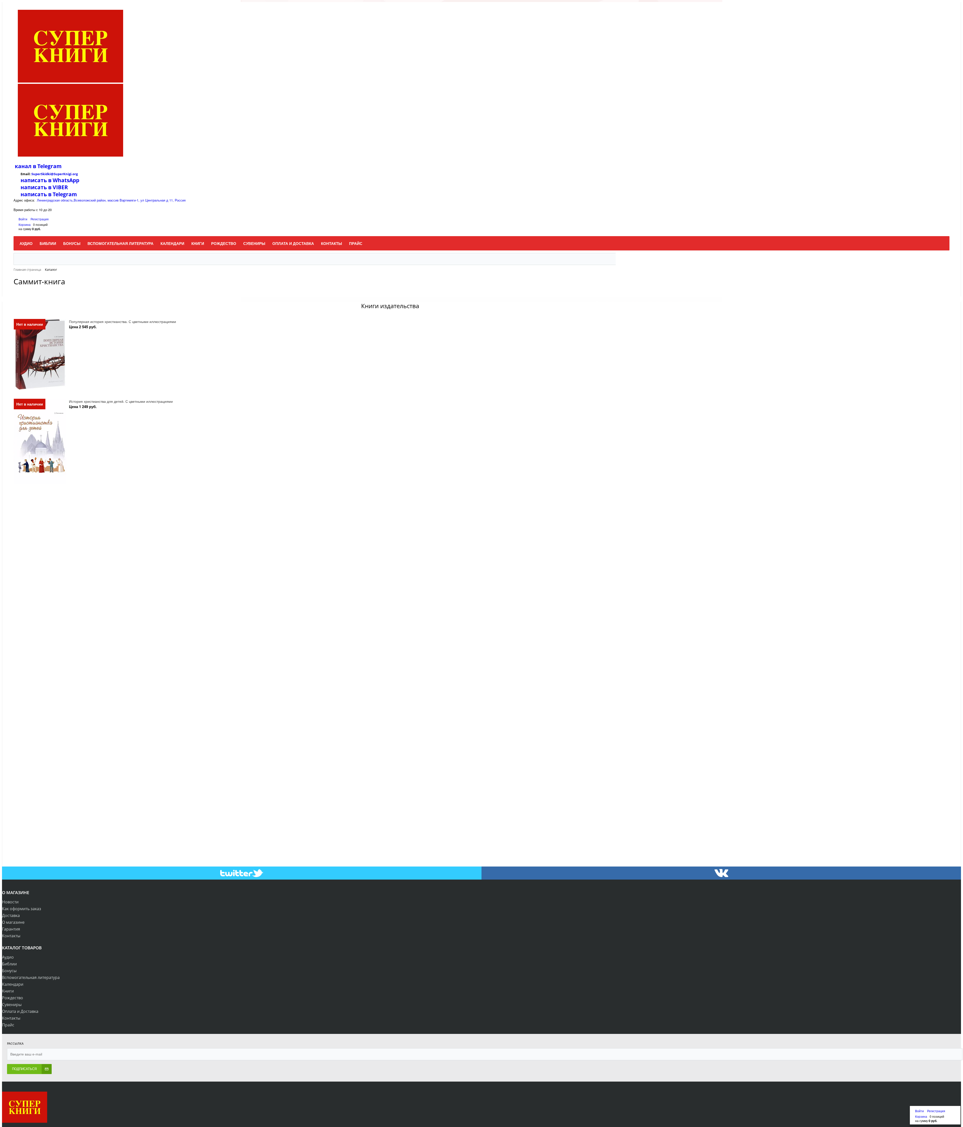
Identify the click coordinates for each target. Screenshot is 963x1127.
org (75, 174)
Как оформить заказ (21, 908)
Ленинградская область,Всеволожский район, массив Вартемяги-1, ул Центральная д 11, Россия (111, 200)
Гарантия (11, 929)
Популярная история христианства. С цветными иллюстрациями (122, 321)
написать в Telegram (49, 194)
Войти (23, 219)
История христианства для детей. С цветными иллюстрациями (121, 401)
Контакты (11, 936)
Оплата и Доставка (20, 1011)
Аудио (8, 957)
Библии (9, 964)
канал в (25, 166)
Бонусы (9, 970)
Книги (8, 991)
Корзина (25, 224)
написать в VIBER (44, 187)
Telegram (49, 166)
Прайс (8, 1025)
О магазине (13, 922)
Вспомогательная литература (31, 977)
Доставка (11, 915)
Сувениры (12, 1004)
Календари (12, 984)
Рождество (12, 998)
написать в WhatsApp (50, 180)
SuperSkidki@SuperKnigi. (51, 174)
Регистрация (40, 219)
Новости (10, 902)
